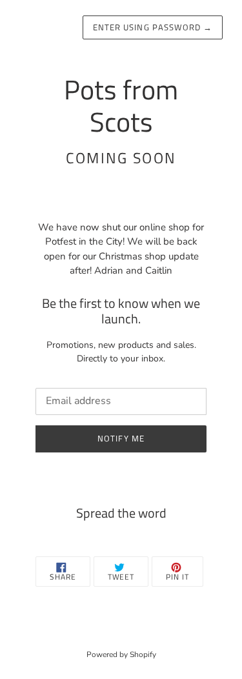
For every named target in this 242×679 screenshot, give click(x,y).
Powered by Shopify (121, 654)
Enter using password (152, 27)
